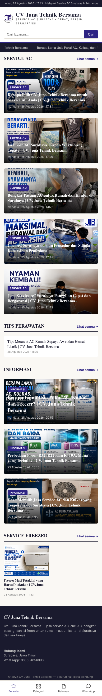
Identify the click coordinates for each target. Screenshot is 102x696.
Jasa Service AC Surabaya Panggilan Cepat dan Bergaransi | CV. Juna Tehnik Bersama (49, 298)
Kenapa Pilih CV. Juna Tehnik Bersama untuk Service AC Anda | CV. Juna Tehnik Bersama (47, 97)
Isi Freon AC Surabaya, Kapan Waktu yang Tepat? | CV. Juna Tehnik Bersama (45, 147)
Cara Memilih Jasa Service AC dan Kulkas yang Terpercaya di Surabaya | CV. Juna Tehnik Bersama (50, 505)
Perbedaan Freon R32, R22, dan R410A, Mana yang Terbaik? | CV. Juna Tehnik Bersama (48, 457)
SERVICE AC (18, 87)
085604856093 (32, 660)
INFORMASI (17, 389)
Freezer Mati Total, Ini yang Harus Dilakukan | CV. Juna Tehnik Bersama (24, 584)
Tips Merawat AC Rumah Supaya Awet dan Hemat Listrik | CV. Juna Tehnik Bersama (46, 344)
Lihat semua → (87, 59)
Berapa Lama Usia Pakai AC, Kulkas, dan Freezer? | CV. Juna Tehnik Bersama (48, 404)
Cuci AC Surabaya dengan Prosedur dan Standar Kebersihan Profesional (50, 247)
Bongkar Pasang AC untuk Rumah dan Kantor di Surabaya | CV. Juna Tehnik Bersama (50, 197)
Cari (91, 34)
